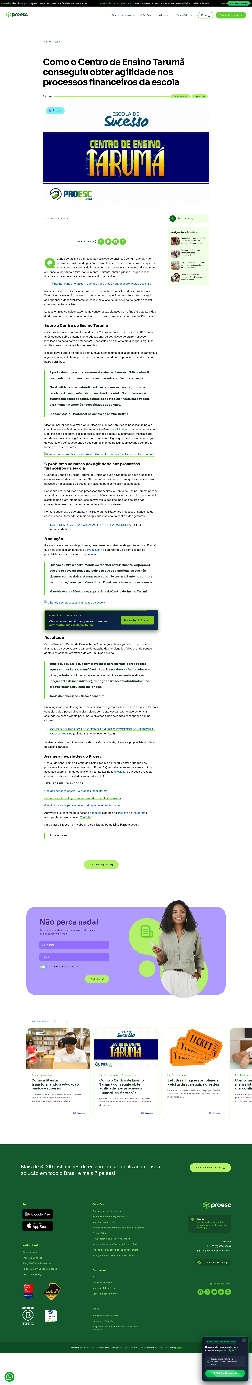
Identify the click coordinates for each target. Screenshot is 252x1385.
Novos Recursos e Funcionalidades (111, 1238)
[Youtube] (214, 1292)
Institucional (30, 1245)
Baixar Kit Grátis (238, 3)
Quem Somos (29, 1252)
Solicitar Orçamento (226, 1373)
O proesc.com (200, 96)
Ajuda (96, 1308)
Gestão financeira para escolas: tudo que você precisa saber (82, 805)
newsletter (119, 771)
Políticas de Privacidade (64, 967)
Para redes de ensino (123, 15)
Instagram (139, 812)
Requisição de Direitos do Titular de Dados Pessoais (115, 1328)
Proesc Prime (99, 1233)
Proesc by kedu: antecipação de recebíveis (115, 1250)
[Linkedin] (228, 1292)
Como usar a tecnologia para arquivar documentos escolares (82, 798)
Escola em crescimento (105, 1293)
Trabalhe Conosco (32, 1258)
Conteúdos (183, 15)
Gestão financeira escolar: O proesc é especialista (75, 790)
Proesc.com (94, 549)
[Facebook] (200, 1292)
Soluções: (98, 1204)
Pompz (179, 1347)
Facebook (94, 812)
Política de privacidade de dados (39, 1269)
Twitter (122, 812)
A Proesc (164, 15)
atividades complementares (132, 429)
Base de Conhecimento (105, 1315)
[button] (231, 15)
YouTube (85, 817)
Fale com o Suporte (102, 1321)
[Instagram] (207, 1292)
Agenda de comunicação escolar (109, 1216)
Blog (94, 1277)
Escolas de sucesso (180, 96)
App (24, 1204)
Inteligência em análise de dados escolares (115, 1244)
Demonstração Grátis (137, 620)
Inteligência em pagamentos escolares (113, 1255)
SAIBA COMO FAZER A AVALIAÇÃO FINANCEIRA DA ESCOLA (90, 524)
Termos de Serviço (32, 1274)
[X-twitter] (221, 1292)
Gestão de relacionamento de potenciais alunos (118, 1227)
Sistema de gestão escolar (106, 1211)
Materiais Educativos (103, 1288)
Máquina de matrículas (104, 1222)
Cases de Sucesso (102, 1282)
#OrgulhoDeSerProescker (36, 1263)
